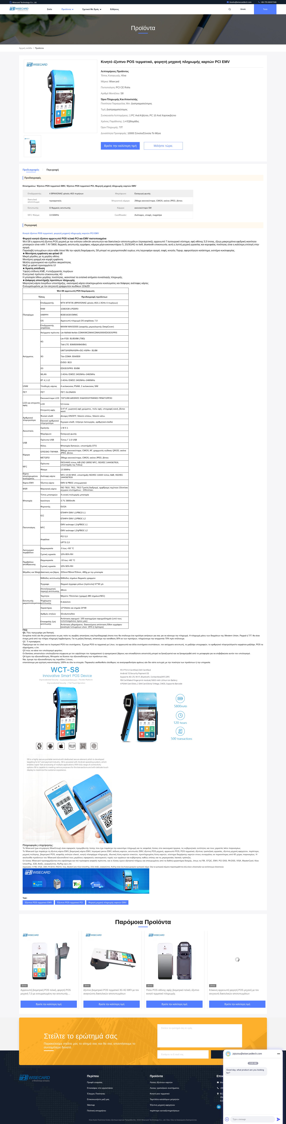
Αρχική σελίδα (25, 48)
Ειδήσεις (114, 9)
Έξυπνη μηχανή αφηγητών (162, 1105)
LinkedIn (219, 1107)
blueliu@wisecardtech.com (241, 2)
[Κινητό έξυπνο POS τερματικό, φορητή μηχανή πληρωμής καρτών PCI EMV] (60, 96)
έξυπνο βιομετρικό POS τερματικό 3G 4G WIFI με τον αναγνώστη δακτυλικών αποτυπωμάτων (48, 992)
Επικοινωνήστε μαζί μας (98, 1099)
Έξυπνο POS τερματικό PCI (70, 902)
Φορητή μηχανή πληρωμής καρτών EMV (107, 902)
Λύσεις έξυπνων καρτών (161, 1082)
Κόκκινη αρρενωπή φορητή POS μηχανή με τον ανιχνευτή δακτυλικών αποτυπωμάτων (171, 992)
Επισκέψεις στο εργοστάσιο (100, 1088)
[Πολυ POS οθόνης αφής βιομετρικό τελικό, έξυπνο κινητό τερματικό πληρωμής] (111, 959)
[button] (24, 966)
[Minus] (278, 1054)
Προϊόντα (67, 9)
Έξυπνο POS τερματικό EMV (38, 902)
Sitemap (91, 1105)
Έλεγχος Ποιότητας (96, 1093)
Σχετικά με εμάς (91, 9)
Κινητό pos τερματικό (160, 1093)
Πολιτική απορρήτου (96, 1110)
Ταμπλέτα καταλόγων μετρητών (164, 1099)
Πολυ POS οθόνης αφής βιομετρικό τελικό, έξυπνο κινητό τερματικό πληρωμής (109, 992)
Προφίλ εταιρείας (94, 1082)
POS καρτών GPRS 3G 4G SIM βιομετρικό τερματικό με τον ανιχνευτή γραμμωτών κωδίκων (237, 992)
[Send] (278, 1119)
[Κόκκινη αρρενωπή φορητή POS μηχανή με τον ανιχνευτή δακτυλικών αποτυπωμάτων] (174, 959)
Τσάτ (265, 9)
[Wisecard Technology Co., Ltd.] (19, 9)
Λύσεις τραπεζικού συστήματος (164, 1088)
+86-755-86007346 (268, 2)
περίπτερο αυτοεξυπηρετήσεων (164, 1110)
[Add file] (227, 1119)
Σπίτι (49, 9)
